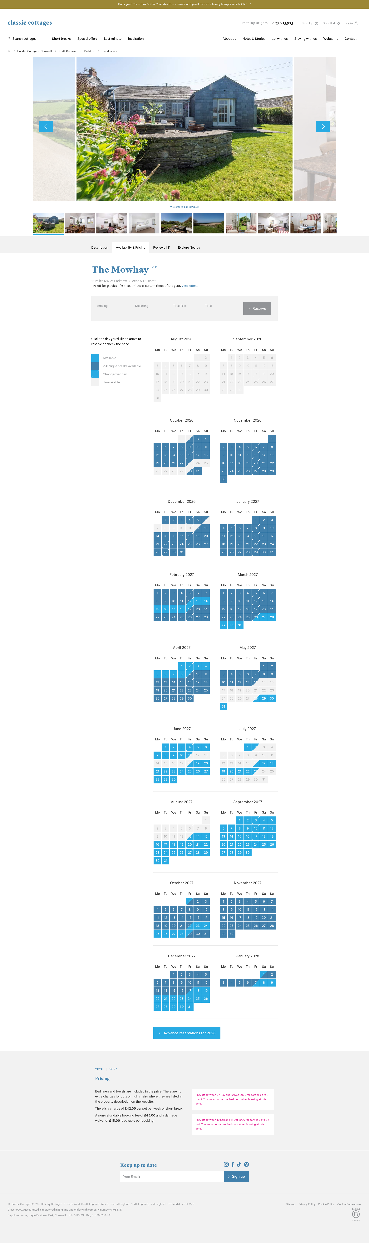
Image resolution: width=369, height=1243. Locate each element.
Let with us (280, 39)
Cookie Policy (326, 1204)
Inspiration (136, 39)
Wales (104, 1204)
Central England (119, 1204)
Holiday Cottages (51, 1204)
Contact (351, 39)
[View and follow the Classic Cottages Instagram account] (226, 1166)
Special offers (87, 39)
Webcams (330, 39)
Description (99, 247)
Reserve (259, 308)
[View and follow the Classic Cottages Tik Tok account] (239, 1166)
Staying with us (305, 39)
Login (349, 23)
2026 (99, 1069)
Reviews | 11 (161, 247)
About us (229, 39)
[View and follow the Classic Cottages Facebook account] (233, 1166)
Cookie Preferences (349, 1204)
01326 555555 (282, 23)
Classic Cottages (21, 1204)
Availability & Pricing (130, 247)
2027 (113, 1069)
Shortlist (329, 23)
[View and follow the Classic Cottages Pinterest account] (246, 1166)
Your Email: (131, 1176)
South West (73, 1204)
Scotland (172, 1204)
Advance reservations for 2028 (189, 1033)
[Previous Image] (46, 126)
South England (90, 1204)
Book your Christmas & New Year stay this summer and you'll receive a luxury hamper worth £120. (183, 4)
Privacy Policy (307, 1204)
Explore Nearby (189, 247)
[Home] (9, 51)
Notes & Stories (254, 39)
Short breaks (61, 39)
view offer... (190, 286)
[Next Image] (323, 126)
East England (157, 1204)
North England (139, 1204)
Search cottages (24, 39)
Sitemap (290, 1204)
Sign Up (308, 23)
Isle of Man (187, 1204)
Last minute (112, 39)
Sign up (238, 1176)
